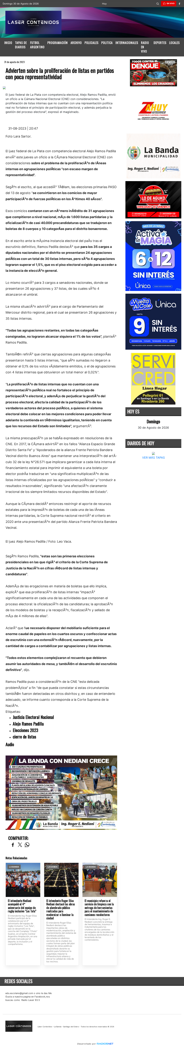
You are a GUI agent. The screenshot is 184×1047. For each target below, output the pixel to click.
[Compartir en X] (20, 845)
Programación (57, 43)
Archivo (76, 43)
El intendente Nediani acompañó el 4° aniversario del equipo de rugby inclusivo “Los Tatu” (22, 906)
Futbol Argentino (37, 45)
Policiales (91, 43)
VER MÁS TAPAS (153, 457)
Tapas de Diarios (21, 45)
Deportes (160, 43)
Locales (174, 43)
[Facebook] (179, 4)
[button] (158, 4)
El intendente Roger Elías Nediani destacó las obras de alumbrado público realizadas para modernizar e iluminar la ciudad (60, 909)
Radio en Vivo (145, 47)
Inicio (8, 43)
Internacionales (127, 43)
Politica (107, 43)
